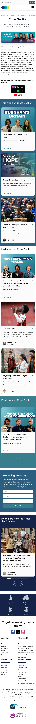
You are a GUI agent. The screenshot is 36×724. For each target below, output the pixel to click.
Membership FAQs (23, 648)
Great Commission (23, 681)
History (3, 655)
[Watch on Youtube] (18, 95)
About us (5, 638)
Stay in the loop (22, 668)
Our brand (21, 674)
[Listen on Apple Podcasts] (18, 87)
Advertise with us (23, 672)
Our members (22, 657)
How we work (5, 648)
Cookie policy (13, 700)
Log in (33, 2)
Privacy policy (5, 700)
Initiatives (4, 665)
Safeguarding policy (23, 700)
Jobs (19, 676)
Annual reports (5, 653)
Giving (3, 650)
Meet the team (5, 644)
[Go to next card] (21, 460)
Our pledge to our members (26, 650)
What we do (6, 659)
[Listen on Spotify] (18, 91)
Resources (11, 15)
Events (3, 674)
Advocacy (4, 670)
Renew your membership (25, 646)
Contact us (21, 665)
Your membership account (25, 655)
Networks (4, 668)
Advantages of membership (26, 653)
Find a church (22, 679)
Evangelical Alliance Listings (26, 683)
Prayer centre (5, 672)
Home (3, 15)
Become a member (23, 644)
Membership (23, 638)
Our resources (21, 15)
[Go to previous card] (15, 460)
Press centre (21, 670)
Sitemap (31, 700)
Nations (3, 646)
